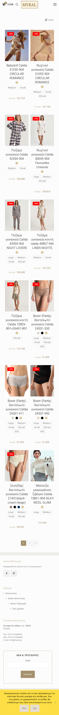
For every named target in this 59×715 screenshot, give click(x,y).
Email (27, 660)
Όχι (34, 708)
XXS (42, 346)
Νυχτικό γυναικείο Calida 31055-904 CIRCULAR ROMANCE (42, 74)
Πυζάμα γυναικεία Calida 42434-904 (17, 154)
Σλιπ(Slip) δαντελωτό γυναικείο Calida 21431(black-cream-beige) (17, 494)
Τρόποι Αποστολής (16, 598)
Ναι (24, 708)
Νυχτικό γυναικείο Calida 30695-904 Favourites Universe (42, 158)
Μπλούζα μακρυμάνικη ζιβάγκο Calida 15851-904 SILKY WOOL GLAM (42, 494)
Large (36, 177)
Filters (51, 20)
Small (22, 87)
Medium (12, 87)
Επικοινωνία (11, 593)
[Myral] (29, 4)
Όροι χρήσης (18, 609)
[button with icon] (6, 573)
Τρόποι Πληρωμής (18, 603)
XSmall (42, 96)
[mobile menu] (54, 4)
